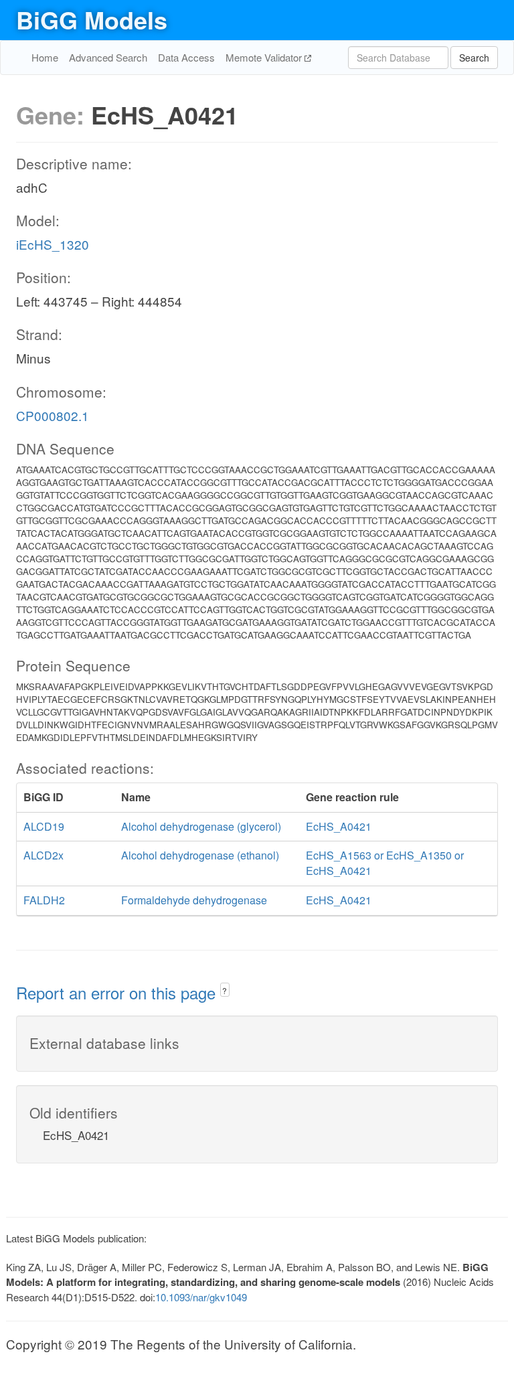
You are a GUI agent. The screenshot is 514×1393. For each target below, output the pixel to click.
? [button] (224, 990)
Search (474, 57)
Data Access (186, 57)
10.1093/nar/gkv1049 (201, 1297)
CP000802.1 (52, 415)
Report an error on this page (118, 992)
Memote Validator (265, 57)
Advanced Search (108, 57)
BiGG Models (91, 19)
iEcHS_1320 (52, 244)
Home (44, 57)
